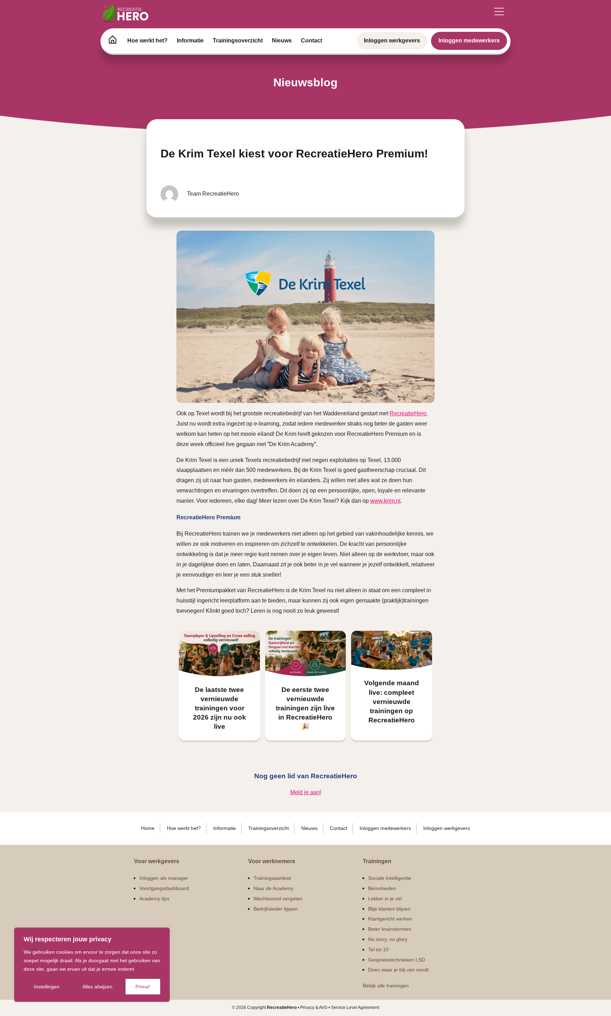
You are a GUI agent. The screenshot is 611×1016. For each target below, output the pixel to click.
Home (148, 828)
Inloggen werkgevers (392, 40)
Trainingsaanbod (272, 878)
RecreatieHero (408, 413)
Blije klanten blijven (389, 909)
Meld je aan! (305, 792)
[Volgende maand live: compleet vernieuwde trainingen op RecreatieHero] (391, 650)
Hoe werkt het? (147, 40)
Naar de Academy (273, 888)
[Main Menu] (499, 11)
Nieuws (282, 40)
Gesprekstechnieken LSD (396, 960)
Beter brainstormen (389, 929)
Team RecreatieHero (213, 194)
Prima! (142, 986)
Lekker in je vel (385, 898)
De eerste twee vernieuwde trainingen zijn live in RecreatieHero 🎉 (305, 708)
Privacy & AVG (313, 1007)
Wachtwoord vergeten (278, 898)
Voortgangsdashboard (164, 888)
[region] (92, 965)
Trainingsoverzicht (238, 40)
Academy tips (154, 898)
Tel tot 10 (378, 949)
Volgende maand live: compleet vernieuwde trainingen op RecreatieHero (391, 701)
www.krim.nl (385, 501)
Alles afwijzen (97, 986)
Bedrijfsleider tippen (276, 909)
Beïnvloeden (382, 888)
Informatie (190, 40)
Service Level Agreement (355, 1007)
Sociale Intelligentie (389, 878)
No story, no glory (387, 939)
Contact (311, 40)
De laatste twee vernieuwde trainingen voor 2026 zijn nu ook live (219, 708)
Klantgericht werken (390, 919)
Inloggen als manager (163, 878)
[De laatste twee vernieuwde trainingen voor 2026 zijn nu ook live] (219, 653)
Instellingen (46, 986)
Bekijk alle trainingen (386, 985)
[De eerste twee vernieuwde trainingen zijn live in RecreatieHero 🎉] (305, 653)
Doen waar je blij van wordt (398, 969)
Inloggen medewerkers (469, 40)
